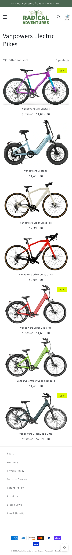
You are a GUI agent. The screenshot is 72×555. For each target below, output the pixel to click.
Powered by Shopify (53, 551)
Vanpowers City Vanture (36, 108)
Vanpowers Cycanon (36, 170)
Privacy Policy (15, 470)
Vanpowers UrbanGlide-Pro (36, 327)
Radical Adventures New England (31, 551)
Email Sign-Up (16, 513)
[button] (5, 17)
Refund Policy (15, 487)
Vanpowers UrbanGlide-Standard (36, 380)
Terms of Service (17, 479)
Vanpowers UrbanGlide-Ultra (36, 433)
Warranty (12, 462)
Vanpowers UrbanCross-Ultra (36, 274)
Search (11, 453)
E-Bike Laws (14, 504)
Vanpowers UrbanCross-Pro (36, 222)
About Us (12, 496)
